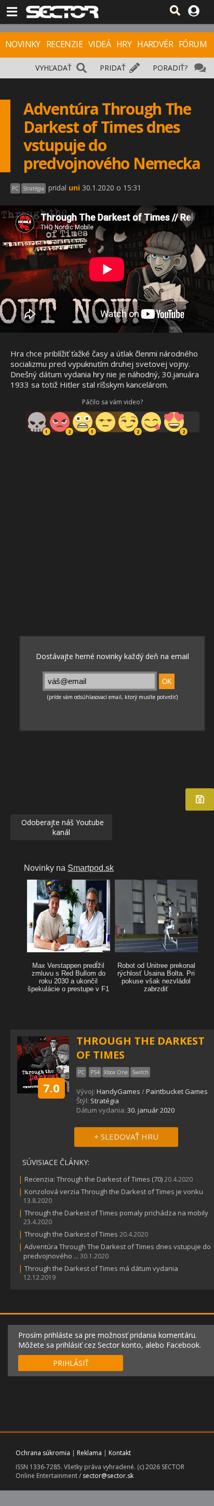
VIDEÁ (99, 44)
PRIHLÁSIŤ (71, 1363)
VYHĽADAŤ (53, 68)
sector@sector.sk (108, 1475)
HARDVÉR (155, 44)
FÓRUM (193, 44)
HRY (123, 44)
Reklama (89, 1452)
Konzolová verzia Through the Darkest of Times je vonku (113, 1191)
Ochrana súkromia (43, 1452)
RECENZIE (64, 44)
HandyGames (119, 1091)
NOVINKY (23, 44)
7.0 (51, 1088)
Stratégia (104, 1100)
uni (74, 188)
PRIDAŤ (113, 68)
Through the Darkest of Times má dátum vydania (101, 1268)
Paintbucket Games (177, 1091)
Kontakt (120, 1452)
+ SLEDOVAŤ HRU (126, 1136)
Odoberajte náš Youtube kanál (61, 827)
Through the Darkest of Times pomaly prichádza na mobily (116, 1212)
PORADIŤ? (170, 68)
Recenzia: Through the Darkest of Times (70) (93, 1179)
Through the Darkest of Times (71, 1234)
